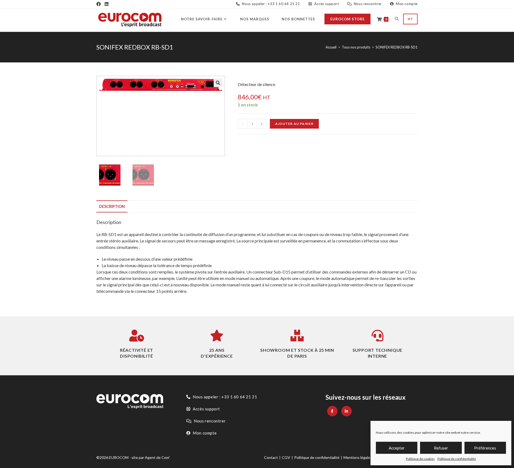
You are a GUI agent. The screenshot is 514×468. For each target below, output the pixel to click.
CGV (286, 457)
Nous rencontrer (367, 4)
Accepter (397, 447)
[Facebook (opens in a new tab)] (98, 4)
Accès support (326, 4)
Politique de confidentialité (456, 459)
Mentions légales (357, 457)
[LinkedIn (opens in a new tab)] (106, 4)
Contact (271, 457)
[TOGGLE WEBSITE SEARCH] (397, 19)
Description (112, 206)
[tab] (111, 206)
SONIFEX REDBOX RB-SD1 (397, 47)
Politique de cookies (420, 459)
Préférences (485, 447)
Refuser (441, 447)
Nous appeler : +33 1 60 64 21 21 (270, 4)
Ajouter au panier (294, 124)
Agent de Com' (157, 457)
